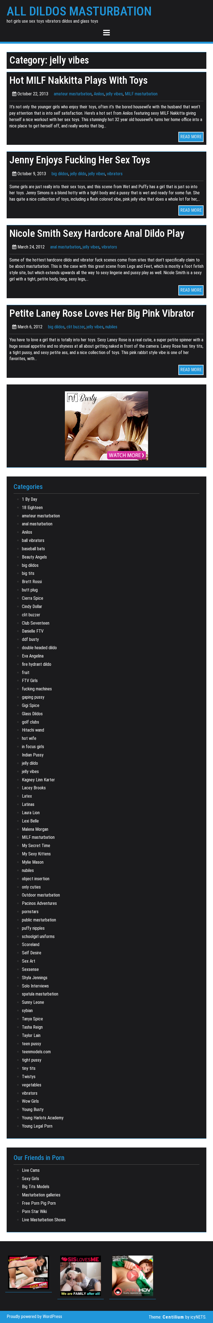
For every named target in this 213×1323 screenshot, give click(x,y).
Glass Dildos (32, 713)
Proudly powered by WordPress (34, 1316)
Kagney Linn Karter (38, 779)
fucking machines (37, 688)
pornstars (30, 911)
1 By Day (29, 499)
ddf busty (30, 639)
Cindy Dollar (32, 606)
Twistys (29, 1076)
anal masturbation (65, 247)
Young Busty (33, 1109)
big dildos (60, 173)
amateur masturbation (73, 93)
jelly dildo (78, 173)
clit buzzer (76, 326)
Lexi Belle (30, 821)
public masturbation (39, 920)
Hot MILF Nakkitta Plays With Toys (78, 80)
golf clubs (30, 722)
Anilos (99, 93)
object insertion (35, 878)
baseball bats (33, 548)
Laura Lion (31, 812)
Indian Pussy (33, 755)
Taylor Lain (31, 1035)
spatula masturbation (40, 994)
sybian (27, 1010)
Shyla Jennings (34, 977)
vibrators (115, 173)
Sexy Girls (30, 1178)
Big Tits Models (35, 1186)
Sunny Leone (33, 1002)
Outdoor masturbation (41, 895)
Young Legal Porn (37, 1126)
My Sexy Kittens (36, 853)
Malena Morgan (35, 829)
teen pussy (31, 1043)
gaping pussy (33, 697)
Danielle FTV (33, 631)
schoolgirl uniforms (38, 936)
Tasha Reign (32, 1027)
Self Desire (31, 952)
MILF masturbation (141, 93)
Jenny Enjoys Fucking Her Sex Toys (79, 160)
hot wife (29, 738)
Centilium (173, 1317)
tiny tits (29, 1068)
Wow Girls (30, 1101)
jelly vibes (114, 93)
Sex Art (28, 961)
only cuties (31, 887)
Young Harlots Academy (43, 1117)
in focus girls (33, 746)
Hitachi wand (33, 730)
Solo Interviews (35, 986)
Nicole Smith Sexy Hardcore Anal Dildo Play (96, 233)
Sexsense (30, 969)
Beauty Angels (34, 557)
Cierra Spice (32, 598)
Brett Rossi (32, 581)
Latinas (28, 804)
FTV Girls (30, 680)
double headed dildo (39, 647)
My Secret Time (36, 845)
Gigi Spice (30, 705)
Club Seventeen (35, 623)
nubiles (111, 326)
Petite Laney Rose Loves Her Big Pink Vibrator (101, 313)
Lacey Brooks (34, 787)
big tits (28, 573)
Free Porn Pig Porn (39, 1203)
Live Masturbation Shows (44, 1219)
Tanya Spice (32, 1018)
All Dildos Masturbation (79, 11)
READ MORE (191, 136)
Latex (27, 796)
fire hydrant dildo (36, 664)
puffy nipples (33, 928)
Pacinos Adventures (39, 903)
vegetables (31, 1085)
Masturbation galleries (41, 1195)
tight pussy (31, 1060)
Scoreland (30, 944)
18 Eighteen (32, 507)
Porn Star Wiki (34, 1211)
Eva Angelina (33, 656)
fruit (25, 672)
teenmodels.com (36, 1051)
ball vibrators (33, 540)
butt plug (30, 590)
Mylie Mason (33, 862)
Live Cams (31, 1170)
